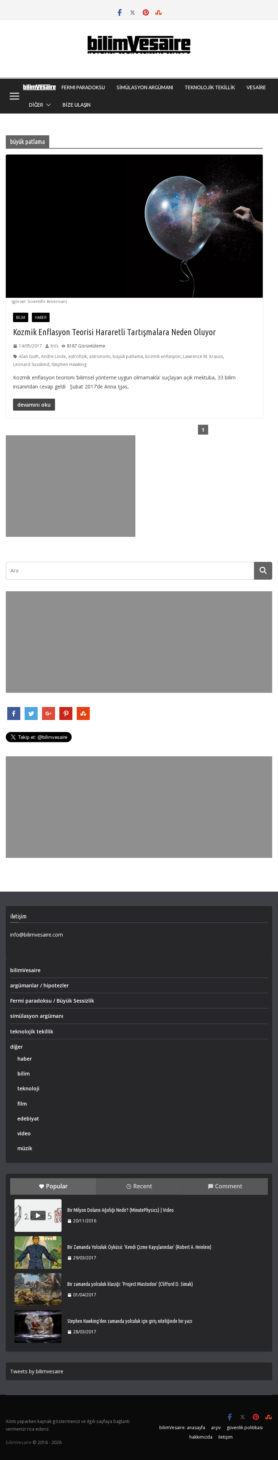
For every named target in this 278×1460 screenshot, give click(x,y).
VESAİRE (256, 87)
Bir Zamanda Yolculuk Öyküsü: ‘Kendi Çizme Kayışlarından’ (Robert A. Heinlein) (139, 1247)
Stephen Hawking (69, 364)
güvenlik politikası (245, 1427)
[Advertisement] (70, 486)
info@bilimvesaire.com (36, 934)
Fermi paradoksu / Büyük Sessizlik (52, 1000)
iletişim (225, 1437)
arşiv (216, 1427)
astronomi (99, 356)
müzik (24, 1148)
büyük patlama (128, 356)
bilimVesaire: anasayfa (182, 1427)
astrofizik (77, 356)
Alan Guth (29, 356)
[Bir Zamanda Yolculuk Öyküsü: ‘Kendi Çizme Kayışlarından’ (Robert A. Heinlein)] (38, 1252)
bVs (54, 346)
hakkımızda (200, 1437)
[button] (47, 105)
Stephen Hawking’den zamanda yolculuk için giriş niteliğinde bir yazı (129, 1321)
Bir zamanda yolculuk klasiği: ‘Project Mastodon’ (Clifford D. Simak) (130, 1284)
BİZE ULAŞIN (76, 105)
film (22, 1103)
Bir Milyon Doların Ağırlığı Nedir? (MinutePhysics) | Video (120, 1210)
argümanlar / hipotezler (39, 985)
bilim (20, 317)
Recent (142, 1186)
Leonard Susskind (31, 364)
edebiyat (28, 1118)
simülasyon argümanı (36, 1015)
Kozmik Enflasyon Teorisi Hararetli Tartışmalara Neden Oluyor (114, 332)
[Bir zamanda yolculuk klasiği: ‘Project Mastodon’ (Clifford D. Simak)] (38, 1289)
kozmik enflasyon (163, 356)
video (24, 1133)
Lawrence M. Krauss (203, 356)
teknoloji (28, 1088)
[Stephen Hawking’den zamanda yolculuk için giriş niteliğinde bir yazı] (38, 1326)
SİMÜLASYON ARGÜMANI (145, 87)
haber (41, 317)
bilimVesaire (25, 970)
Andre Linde (53, 356)
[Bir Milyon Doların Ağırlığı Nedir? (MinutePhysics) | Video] (38, 1215)
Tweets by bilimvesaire (36, 1371)
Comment (228, 1186)
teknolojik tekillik (31, 1031)
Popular (57, 1186)
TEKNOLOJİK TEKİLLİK (210, 87)
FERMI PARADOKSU (83, 87)
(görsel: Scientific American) (39, 301)
